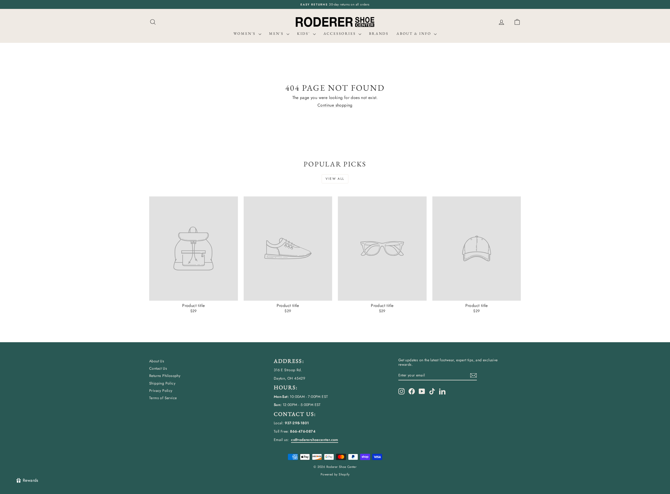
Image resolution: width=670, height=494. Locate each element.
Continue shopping (335, 105)
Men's (277, 33)
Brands (379, 33)
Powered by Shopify (335, 474)
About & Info (415, 33)
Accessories (340, 33)
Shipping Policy (162, 383)
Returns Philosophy (164, 375)
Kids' (304, 33)
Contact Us (158, 368)
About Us (156, 361)
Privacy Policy (160, 390)
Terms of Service (163, 397)
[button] (517, 22)
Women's (245, 33)
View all (335, 178)
